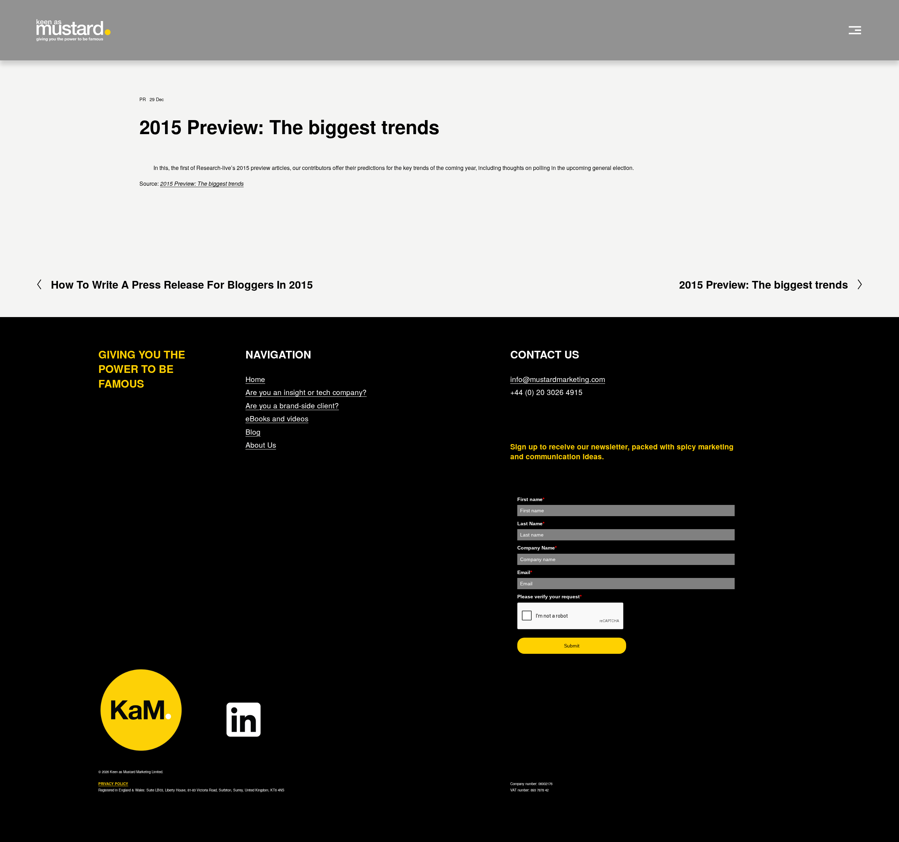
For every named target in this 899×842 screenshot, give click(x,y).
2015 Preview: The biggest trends (202, 183)
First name (530, 499)
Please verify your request (549, 596)
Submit (571, 646)
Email (524, 572)
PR (142, 99)
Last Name (530, 523)
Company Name (537, 548)
